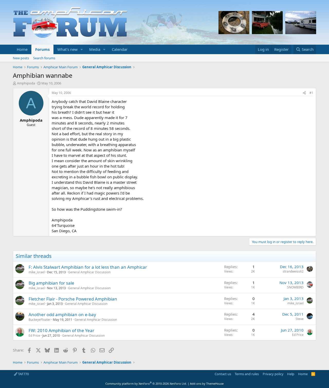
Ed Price (34, 335)
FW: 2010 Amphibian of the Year (61, 330)
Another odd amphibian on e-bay (62, 314)
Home (22, 49)
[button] (81, 49)
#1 (311, 93)
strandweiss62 (293, 271)
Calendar (119, 49)
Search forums (44, 58)
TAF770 (23, 374)
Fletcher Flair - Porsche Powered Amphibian (73, 299)
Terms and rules (247, 374)
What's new (67, 49)
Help (290, 374)
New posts (21, 58)
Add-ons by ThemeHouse (207, 383)
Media (94, 49)
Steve (300, 319)
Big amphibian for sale (51, 283)
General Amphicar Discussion (89, 272)
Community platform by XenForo (146, 383)
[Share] (304, 93)
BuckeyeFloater (40, 319)
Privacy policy (273, 374)
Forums (42, 49)
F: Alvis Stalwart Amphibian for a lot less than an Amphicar (88, 267)
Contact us (223, 374)
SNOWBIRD (295, 287)
